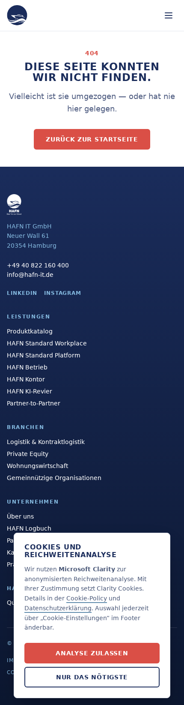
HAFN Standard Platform (43, 355)
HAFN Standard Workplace (47, 343)
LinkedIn (22, 293)
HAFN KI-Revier (29, 391)
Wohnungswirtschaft (37, 465)
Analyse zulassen (92, 653)
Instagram (63, 293)
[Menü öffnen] (168, 15)
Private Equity (27, 453)
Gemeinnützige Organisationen (54, 477)
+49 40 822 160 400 (38, 265)
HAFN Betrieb (27, 367)
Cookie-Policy (86, 598)
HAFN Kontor (26, 379)
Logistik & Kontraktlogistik (46, 441)
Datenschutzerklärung (58, 608)
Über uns (20, 516)
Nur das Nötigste (92, 677)
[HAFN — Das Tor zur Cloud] (17, 15)
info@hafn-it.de (30, 274)
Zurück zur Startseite (92, 139)
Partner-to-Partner (33, 403)
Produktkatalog (30, 331)
